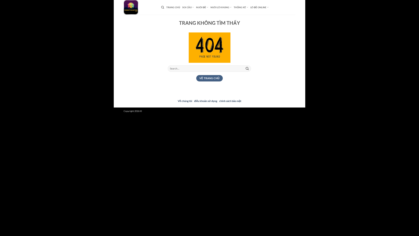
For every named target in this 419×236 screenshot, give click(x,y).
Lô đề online (258, 7)
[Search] (162, 7)
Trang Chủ (173, 7)
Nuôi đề (201, 7)
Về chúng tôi (185, 100)
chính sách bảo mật (230, 100)
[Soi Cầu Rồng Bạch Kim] (140, 7)
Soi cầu (187, 7)
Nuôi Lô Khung (219, 7)
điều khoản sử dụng (205, 100)
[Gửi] (247, 68)
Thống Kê (240, 7)
